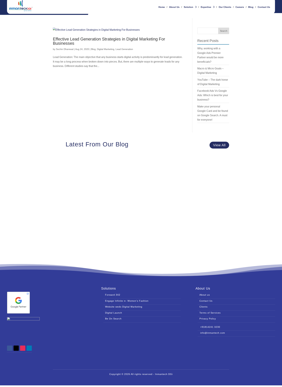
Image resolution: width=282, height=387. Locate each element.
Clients (203, 306)
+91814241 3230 (209, 327)
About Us (174, 7)
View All (219, 145)
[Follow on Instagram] (22, 348)
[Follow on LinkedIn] (29, 348)
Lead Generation (124, 49)
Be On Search (113, 318)
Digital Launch (113, 312)
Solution (188, 7)
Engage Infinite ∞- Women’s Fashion (127, 301)
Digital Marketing (105, 49)
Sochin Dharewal (64, 49)
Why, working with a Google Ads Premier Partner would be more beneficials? (110, 169)
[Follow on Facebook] (9, 348)
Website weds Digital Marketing (123, 306)
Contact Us (264, 7)
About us (204, 294)
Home (161, 7)
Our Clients (225, 7)
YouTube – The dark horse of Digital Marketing (88, 236)
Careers (239, 7)
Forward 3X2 (112, 294)
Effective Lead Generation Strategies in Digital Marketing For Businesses (109, 41)
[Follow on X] (16, 348)
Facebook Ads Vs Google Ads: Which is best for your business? (212, 95)
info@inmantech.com (211, 333)
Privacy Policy (207, 318)
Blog (250, 7)
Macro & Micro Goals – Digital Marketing (84, 203)
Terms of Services (210, 312)
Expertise (206, 7)
